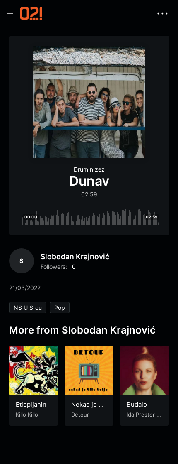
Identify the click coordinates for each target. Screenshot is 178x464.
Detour (80, 414)
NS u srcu (28, 307)
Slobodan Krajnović (75, 256)
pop (59, 307)
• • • (162, 13)
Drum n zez (89, 169)
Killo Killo (27, 414)
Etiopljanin (31, 404)
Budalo (137, 404)
